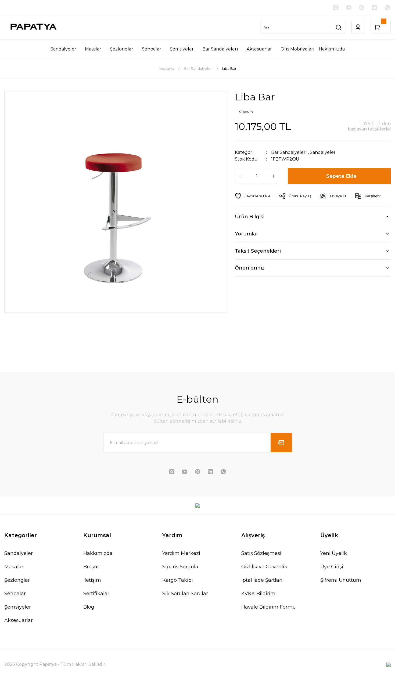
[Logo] (33, 27)
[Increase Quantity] (273, 176)
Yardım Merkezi (181, 553)
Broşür (91, 567)
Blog (88, 607)
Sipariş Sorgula (180, 567)
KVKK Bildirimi (259, 594)
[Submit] (281, 442)
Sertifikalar (96, 594)
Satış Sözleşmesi (261, 553)
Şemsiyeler (17, 607)
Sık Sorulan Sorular (185, 594)
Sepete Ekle (341, 176)
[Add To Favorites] (253, 196)
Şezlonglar (17, 580)
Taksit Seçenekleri (258, 251)
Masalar (13, 567)
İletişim (92, 580)
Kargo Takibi (177, 580)
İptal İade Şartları (261, 580)
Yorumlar (246, 234)
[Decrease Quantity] (240, 176)
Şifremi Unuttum (340, 580)
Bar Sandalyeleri (289, 152)
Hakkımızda (98, 553)
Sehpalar (15, 594)
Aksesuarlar (18, 620)
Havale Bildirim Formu (268, 607)
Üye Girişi (331, 567)
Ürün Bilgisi (249, 217)
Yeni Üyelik (333, 553)
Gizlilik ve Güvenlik (264, 567)
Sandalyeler (323, 152)
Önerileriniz (250, 268)
